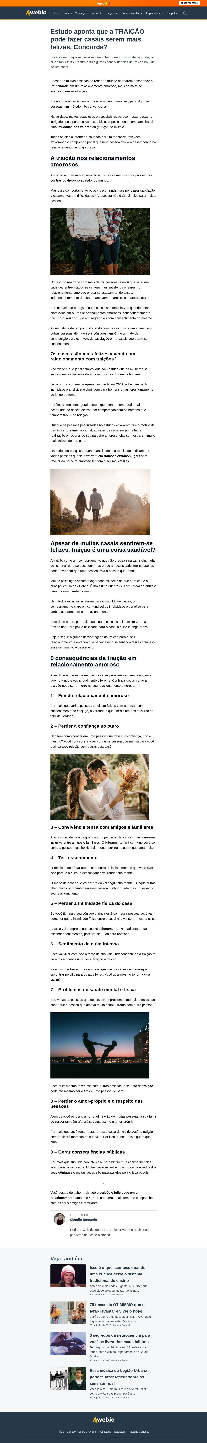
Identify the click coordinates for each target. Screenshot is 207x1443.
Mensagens (81, 13)
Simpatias (172, 13)
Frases (68, 13)
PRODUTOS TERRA (189, 3)
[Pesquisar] (185, 13)
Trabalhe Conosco (138, 1431)
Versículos (98, 13)
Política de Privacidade (112, 1431)
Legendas (112, 13)
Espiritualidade (154, 13)
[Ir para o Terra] (103, 3)
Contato (71, 1431)
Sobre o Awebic (130, 13)
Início (57, 13)
